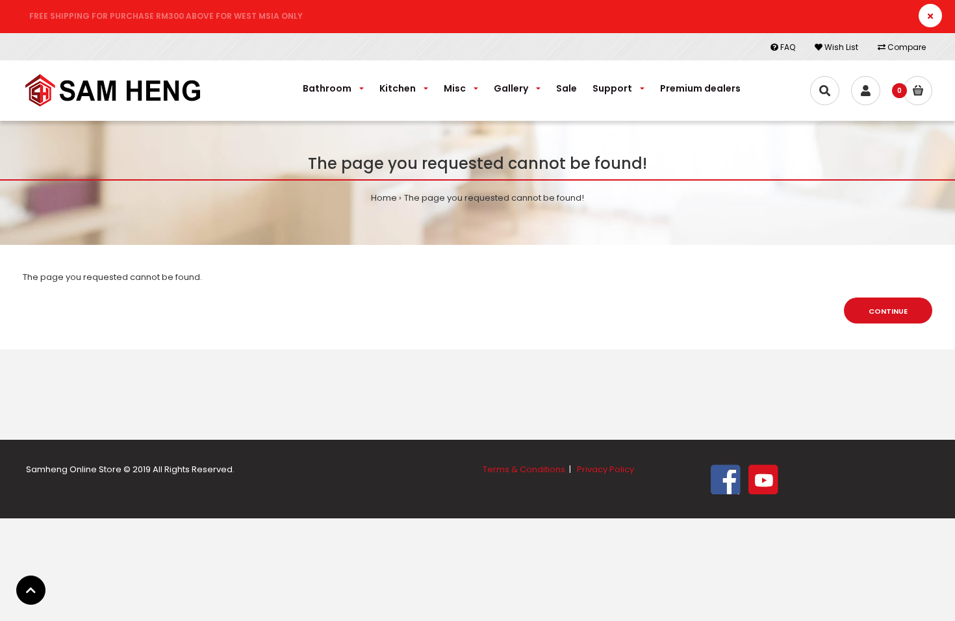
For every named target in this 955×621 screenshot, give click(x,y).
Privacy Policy (605, 469)
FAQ (786, 47)
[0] (917, 90)
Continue (888, 311)
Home (384, 198)
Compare (905, 47)
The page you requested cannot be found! (494, 198)
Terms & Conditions (524, 469)
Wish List (840, 47)
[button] (30, 590)
